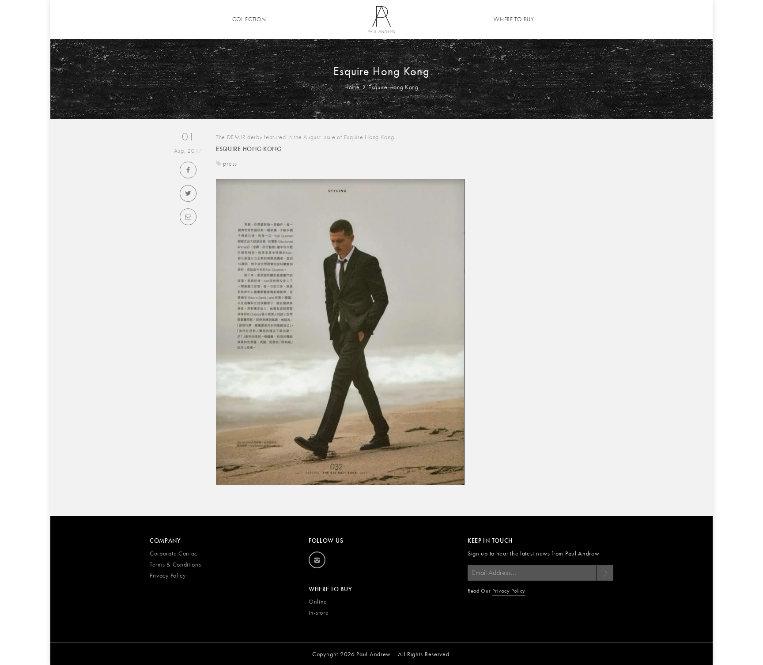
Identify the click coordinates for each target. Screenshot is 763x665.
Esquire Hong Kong (249, 149)
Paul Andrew (373, 654)
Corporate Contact (174, 553)
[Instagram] (317, 560)
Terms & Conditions (175, 564)
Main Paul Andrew (381, 19)
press (230, 163)
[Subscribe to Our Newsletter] (605, 573)
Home (353, 87)
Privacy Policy (168, 575)
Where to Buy (514, 19)
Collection (249, 19)
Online (318, 601)
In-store (319, 612)
